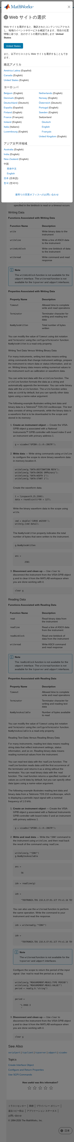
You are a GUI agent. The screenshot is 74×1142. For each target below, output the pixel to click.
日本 (6, 178)
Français (46, 131)
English (46, 126)
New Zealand (11, 159)
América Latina (12, 70)
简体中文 (12, 168)
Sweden (43, 112)
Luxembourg (11, 131)
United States (11, 80)
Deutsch (46, 122)
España (8, 107)
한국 (6, 183)
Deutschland (10, 102)
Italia (6, 126)
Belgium (8, 93)
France (8, 117)
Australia (8, 149)
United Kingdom (47, 136)
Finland (8, 112)
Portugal (43, 107)
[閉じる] (69, 6)
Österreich (44, 102)
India (6, 154)
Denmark (9, 98)
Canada (8, 75)
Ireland (7, 122)
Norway (43, 98)
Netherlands (45, 93)
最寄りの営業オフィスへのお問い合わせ (37, 194)
